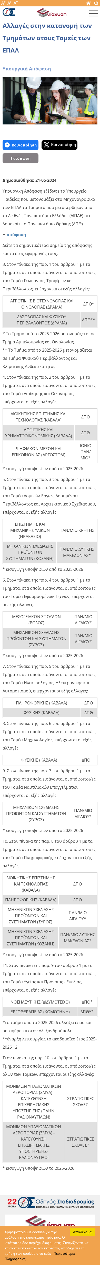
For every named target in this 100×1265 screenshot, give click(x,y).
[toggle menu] (93, 14)
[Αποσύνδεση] (96, 4)
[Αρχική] (88, 4)
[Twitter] (59, 145)
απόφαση (16, 234)
